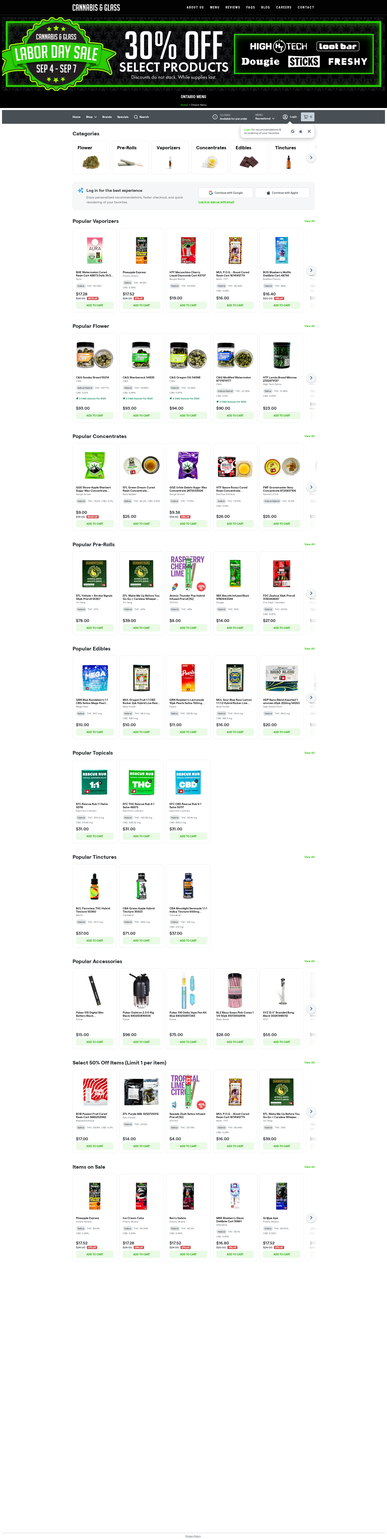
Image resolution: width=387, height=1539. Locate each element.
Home (184, 105)
